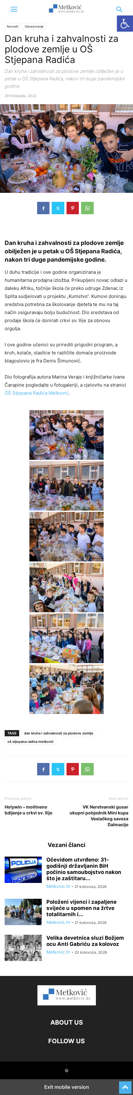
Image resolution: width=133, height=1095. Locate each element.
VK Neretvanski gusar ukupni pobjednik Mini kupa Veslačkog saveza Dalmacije (99, 815)
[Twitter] (58, 208)
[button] (14, 9)
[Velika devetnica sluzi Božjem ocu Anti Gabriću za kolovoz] (23, 949)
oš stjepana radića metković (30, 741)
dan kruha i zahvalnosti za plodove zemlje (58, 733)
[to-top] (125, 1084)
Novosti (12, 26)
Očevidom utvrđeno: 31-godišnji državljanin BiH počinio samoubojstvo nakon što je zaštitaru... (83, 869)
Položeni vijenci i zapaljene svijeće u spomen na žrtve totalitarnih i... (81, 908)
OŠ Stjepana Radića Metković (36, 393)
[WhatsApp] (87, 208)
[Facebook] (43, 208)
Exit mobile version (66, 1087)
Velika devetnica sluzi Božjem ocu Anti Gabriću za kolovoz (85, 941)
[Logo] (66, 1004)
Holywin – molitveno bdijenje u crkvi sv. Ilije (28, 809)
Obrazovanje (34, 26)
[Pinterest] (72, 208)
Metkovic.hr (58, 886)
